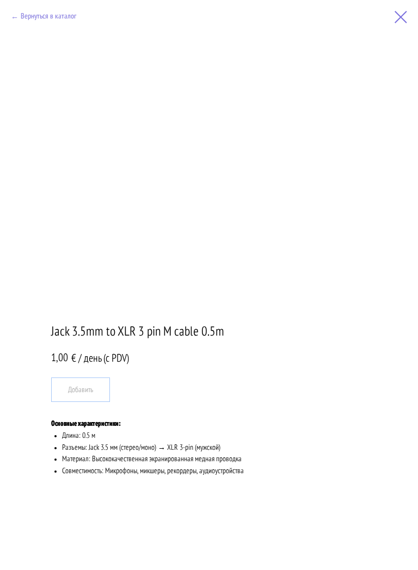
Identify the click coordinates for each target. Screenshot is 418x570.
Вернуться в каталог (48, 16)
